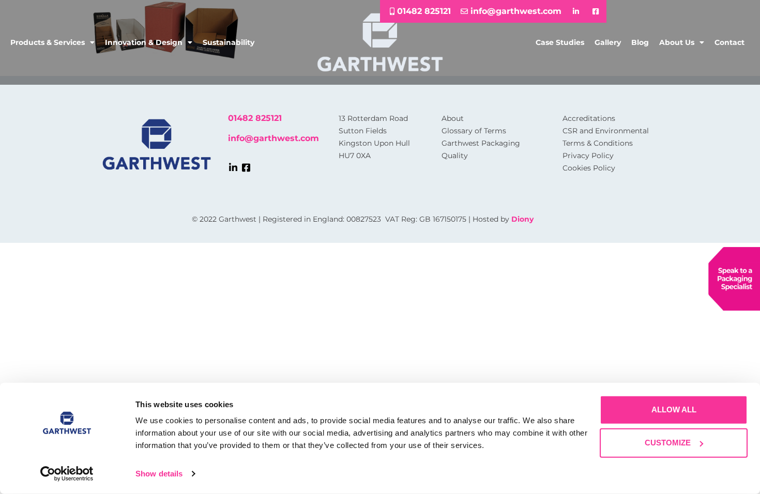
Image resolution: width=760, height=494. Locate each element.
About (453, 118)
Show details (159, 473)
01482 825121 (255, 118)
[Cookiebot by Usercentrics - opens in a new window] (67, 474)
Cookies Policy (589, 168)
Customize (668, 442)
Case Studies (560, 42)
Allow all (673, 409)
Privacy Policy (588, 155)
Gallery (608, 42)
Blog (640, 42)
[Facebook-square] (246, 167)
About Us (676, 42)
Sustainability (228, 42)
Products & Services (47, 42)
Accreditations (589, 118)
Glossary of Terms (474, 130)
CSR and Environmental (606, 130)
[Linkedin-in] (233, 167)
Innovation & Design (144, 42)
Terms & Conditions (598, 143)
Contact (729, 42)
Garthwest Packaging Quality (481, 149)
